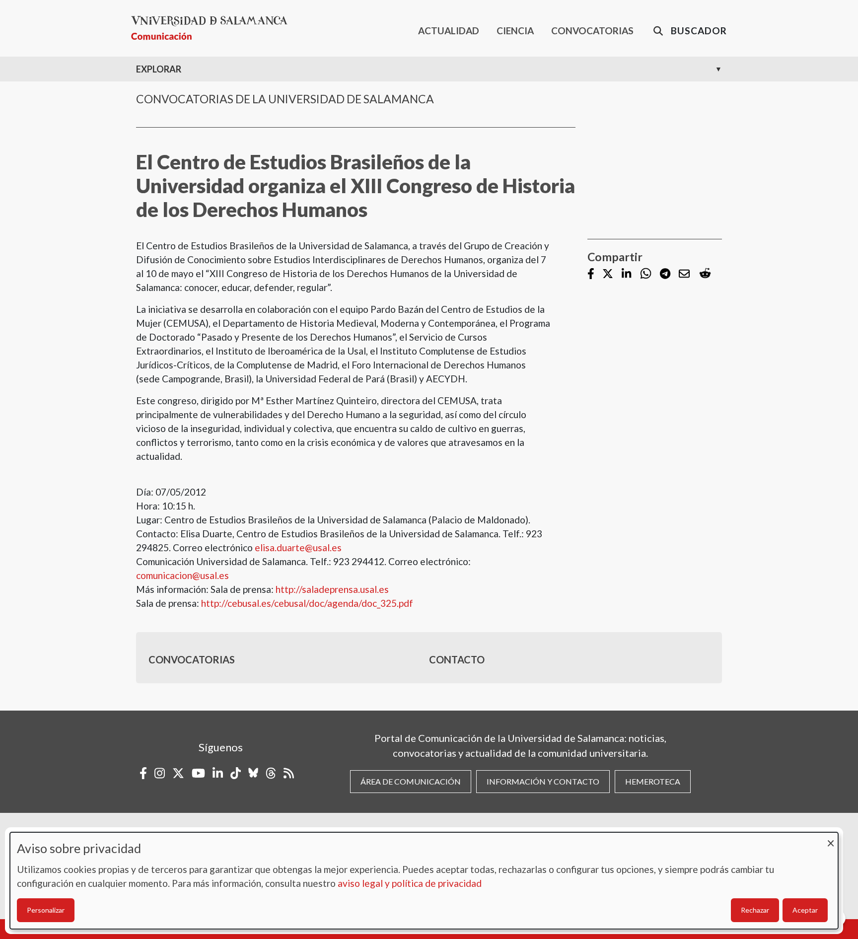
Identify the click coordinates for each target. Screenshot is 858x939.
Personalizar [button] (46, 910)
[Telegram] (665, 274)
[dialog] (424, 880)
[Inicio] (213, 28)
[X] (607, 274)
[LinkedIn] (626, 274)
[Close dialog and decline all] (830, 838)
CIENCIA (515, 30)
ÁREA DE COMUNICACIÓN (410, 781)
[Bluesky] (253, 773)
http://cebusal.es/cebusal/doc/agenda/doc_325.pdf (307, 603)
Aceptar (805, 910)
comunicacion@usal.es (182, 575)
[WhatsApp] (645, 274)
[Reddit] (705, 274)
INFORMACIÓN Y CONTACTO (543, 781)
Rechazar (755, 910)
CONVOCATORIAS (592, 30)
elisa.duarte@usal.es (298, 547)
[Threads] (271, 773)
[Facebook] (590, 274)
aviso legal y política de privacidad (410, 883)
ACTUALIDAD (448, 30)
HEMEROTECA (652, 781)
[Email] (684, 274)
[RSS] (289, 773)
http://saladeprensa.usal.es (332, 589)
